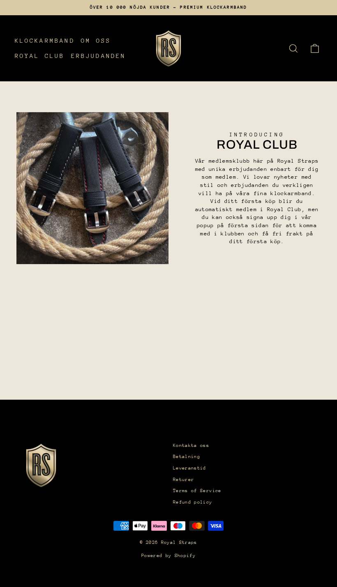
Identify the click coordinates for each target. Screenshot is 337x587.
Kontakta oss (191, 445)
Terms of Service (197, 490)
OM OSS (96, 40)
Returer (183, 479)
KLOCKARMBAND (45, 40)
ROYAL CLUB (40, 55)
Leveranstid (189, 468)
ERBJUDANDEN (98, 55)
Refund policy (192, 502)
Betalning (186, 456)
